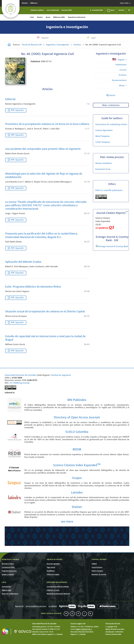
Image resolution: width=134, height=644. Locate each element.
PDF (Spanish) (17, 110)
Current (123, 70)
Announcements (119, 80)
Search (112, 95)
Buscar (48, 17)
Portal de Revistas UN (32, 45)
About (122, 85)
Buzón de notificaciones (10, 594)
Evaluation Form (102, 169)
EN (129, 10)
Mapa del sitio (19, 606)
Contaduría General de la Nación (58, 587)
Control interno (97, 567)
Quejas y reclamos (8, 574)
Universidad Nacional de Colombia (20, 375)
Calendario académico (37, 10)
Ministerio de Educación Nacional (58, 594)
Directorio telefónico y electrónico (36, 606)
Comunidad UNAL (96, 10)
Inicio (32, 17)
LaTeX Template (102, 142)
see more (67, 521)
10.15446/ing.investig (19, 383)
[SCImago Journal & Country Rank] (112, 246)
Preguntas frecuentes (9, 571)
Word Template (102, 136)
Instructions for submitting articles (111, 124)
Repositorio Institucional (76, 17)
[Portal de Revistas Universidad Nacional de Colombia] (9, 45)
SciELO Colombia (76, 432)
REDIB (77, 449)
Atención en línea (8, 564)
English (121, 60)
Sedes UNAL (124, 3)
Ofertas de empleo (53, 574)
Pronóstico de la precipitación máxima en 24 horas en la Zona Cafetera (47, 124)
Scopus (77, 478)
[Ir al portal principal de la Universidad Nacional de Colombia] (10, 9)
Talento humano (97, 571)
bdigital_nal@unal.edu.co (84, 629)
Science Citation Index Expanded (76, 465)
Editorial (10, 99)
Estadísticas (51, 571)
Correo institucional (53, 10)
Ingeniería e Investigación (67, 27)
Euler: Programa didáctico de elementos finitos (33, 286)
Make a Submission (111, 105)
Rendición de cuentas (99, 574)
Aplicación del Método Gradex (23, 261)
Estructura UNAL (67, 10)
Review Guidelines (103, 163)
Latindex (77, 492)
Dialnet (77, 507)
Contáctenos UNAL (8, 567)
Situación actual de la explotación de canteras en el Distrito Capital (45, 311)
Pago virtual (51, 567)
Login (93, 38)
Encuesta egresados (53, 564)
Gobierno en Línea (53, 590)
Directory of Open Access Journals (77, 417)
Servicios (121, 10)
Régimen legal (6, 590)
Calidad (94, 564)
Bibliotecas (33, 3)
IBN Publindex (76, 400)
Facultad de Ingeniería (61, 375)
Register (45, 38)
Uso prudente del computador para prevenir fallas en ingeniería (42, 149)
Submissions (121, 65)
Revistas (40, 17)
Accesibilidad (53, 606)
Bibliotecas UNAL (59, 17)
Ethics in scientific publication (108, 190)
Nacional (24, 3)
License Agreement (104, 130)
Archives (77, 45)
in (66, 613)
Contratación (6, 587)
